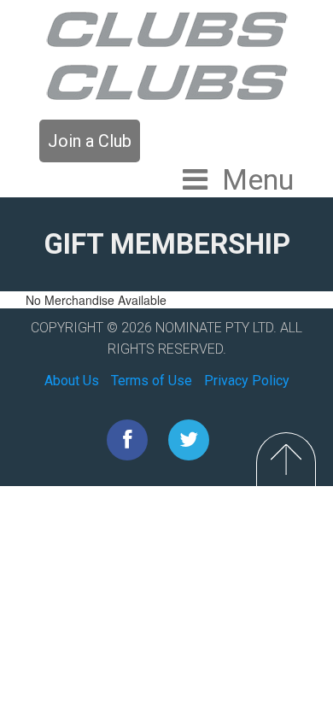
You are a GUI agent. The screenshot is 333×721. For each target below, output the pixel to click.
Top (286, 459)
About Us (71, 380)
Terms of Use (151, 380)
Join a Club (89, 141)
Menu (258, 179)
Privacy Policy (246, 380)
